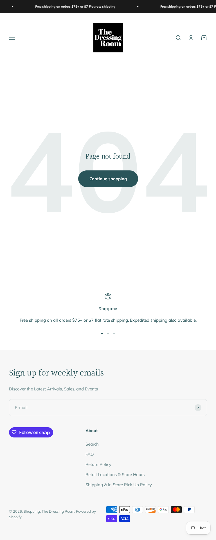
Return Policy (98, 464)
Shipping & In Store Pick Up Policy (119, 484)
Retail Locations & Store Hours (115, 474)
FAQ (90, 454)
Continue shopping (108, 178)
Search (92, 444)
